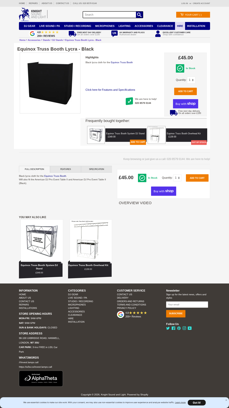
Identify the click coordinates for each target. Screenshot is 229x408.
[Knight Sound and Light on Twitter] (168, 329)
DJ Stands (57, 40)
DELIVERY (122, 298)
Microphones (104, 26)
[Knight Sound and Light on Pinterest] (179, 329)
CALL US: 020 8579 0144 (85, 3)
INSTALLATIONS (28, 308)
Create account (201, 3)
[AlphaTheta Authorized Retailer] (41, 385)
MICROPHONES (77, 304)
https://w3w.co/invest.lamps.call (35, 367)
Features (65, 169)
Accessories (144, 26)
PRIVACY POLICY (126, 308)
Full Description (34, 169)
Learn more (180, 402)
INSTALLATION (196, 26)
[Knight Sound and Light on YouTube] (190, 329)
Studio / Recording (77, 26)
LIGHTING (73, 308)
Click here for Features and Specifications (110, 89)
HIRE (71, 318)
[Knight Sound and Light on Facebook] (173, 329)
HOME (22, 3)
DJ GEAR (73, 294)
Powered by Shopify (137, 394)
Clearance (165, 26)
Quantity (181, 79)
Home (22, 40)
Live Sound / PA (49, 26)
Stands (46, 40)
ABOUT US (47, 3)
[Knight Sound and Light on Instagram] (184, 329)
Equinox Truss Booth (122, 62)
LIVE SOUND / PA (77, 298)
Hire (180, 26)
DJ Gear (29, 26)
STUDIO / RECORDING (80, 301)
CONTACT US (62, 3)
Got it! (197, 402)
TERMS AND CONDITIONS (131, 304)
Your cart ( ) (193, 14)
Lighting (125, 26)
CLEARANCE (75, 315)
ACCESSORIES (76, 311)
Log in (184, 3)
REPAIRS (33, 3)
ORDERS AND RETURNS (130, 301)
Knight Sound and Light (113, 394)
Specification (96, 169)
